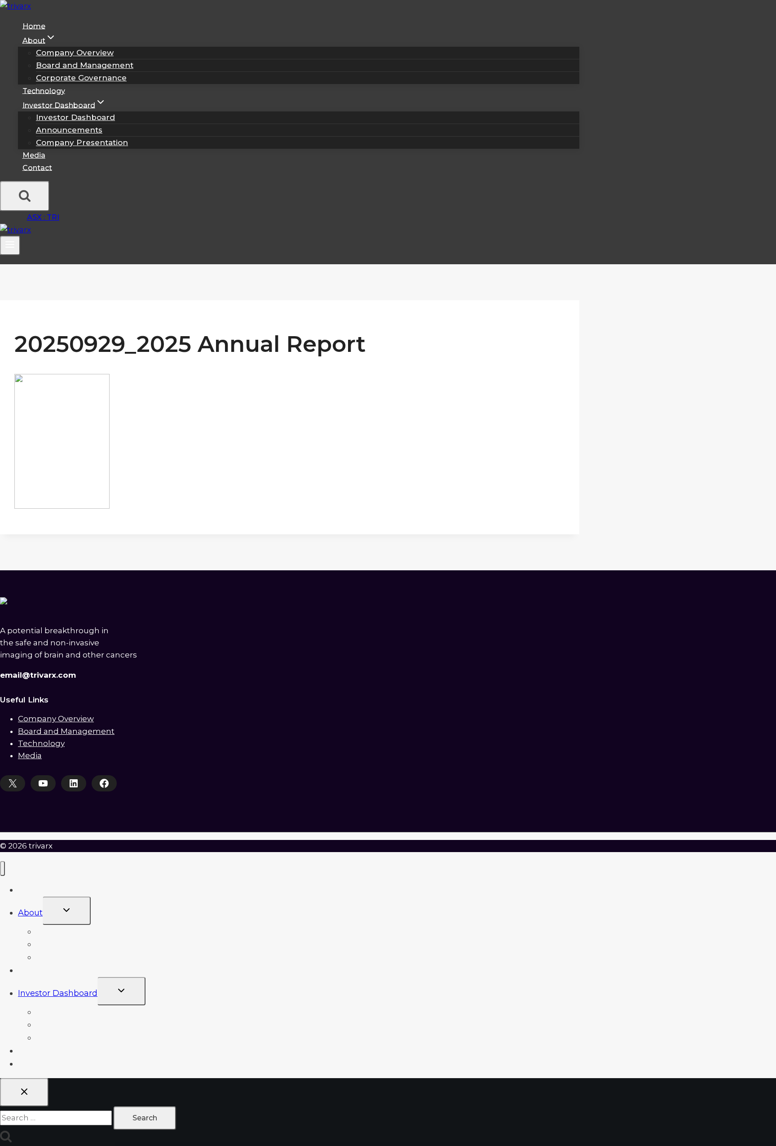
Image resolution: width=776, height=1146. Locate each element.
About (30, 913)
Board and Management (84, 65)
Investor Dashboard (75, 117)
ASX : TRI (43, 217)
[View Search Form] (24, 196)
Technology (43, 90)
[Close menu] (2, 868)
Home (33, 26)
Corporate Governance (81, 77)
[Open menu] (10, 245)
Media (33, 155)
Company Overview (75, 52)
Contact (37, 167)
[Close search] (24, 1092)
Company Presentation (82, 142)
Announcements (69, 129)
